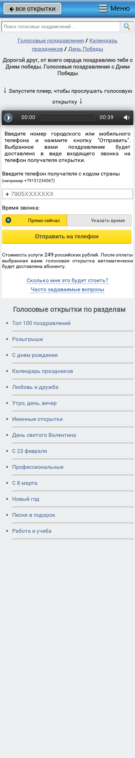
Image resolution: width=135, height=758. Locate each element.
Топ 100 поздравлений (41, 323)
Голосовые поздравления (51, 40)
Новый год (25, 499)
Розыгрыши (27, 339)
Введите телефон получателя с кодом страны (61, 176)
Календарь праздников (42, 371)
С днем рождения (35, 355)
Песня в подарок (33, 515)
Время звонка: (21, 207)
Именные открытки (37, 419)
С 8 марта (24, 483)
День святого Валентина (44, 435)
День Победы (85, 49)
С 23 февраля (29, 451)
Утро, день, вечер (34, 403)
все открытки (32, 8)
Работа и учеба (32, 531)
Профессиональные (37, 467)
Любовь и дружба (35, 387)
